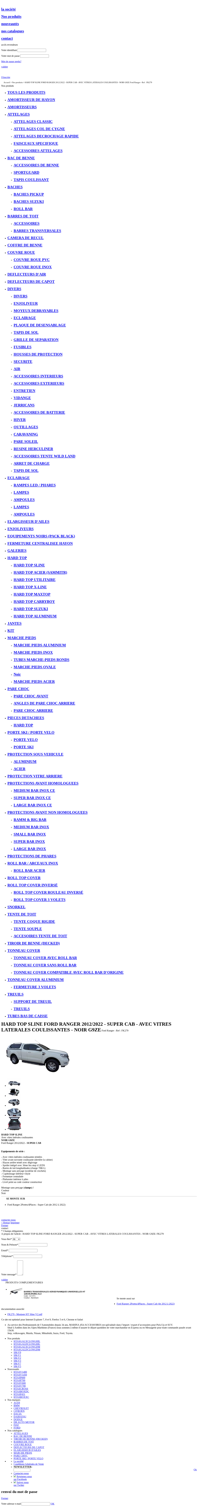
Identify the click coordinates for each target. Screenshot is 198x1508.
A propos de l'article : (11, 1234)
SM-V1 (17, 1355)
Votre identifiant (9, 50)
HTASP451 (19, 1394)
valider (4, 66)
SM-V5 (17, 1366)
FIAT (16, 1425)
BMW (17, 1405)
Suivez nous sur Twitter (21, 1483)
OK (52, 1503)
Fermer (4, 1225)
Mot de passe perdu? (11, 61)
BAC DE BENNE (23, 1436)
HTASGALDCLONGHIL (27, 1344)
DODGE (18, 1419)
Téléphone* (7, 1256)
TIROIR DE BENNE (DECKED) (31, 1439)
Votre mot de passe (10, 56)
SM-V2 (17, 1358)
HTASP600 (19, 1377)
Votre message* (9, 1274)
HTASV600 (20, 1383)
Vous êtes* (6, 1239)
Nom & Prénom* (9, 1244)
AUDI (17, 1402)
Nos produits (17, 82)
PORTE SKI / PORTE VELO (28, 1458)
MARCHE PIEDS (23, 1453)
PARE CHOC (21, 1455)
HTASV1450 (20, 1374)
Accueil (7, 82)
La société (19, 1461)
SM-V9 (17, 1352)
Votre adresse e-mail (11, 1503)
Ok (195, 1469)
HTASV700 (20, 1386)
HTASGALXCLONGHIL (27, 1341)
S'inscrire (5, 77)
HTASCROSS (21, 1388)
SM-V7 (17, 1363)
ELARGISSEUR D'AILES (27, 1450)
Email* (4, 1250)
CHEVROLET (21, 1408)
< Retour (5, 1222)
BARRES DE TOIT (24, 1441)
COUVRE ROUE (23, 1444)
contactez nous (8, 1220)
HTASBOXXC (21, 1397)
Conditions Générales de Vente (29, 1464)
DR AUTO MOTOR (24, 1422)
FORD (17, 1427)
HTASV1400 (20, 1372)
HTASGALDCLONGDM (27, 1349)
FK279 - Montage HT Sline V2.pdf (24, 1314)
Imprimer (15, 1222)
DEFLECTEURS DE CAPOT (29, 1447)
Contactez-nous (21, 1473)
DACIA (18, 1414)
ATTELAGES (21, 1433)
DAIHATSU (20, 1416)
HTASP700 (19, 1380)
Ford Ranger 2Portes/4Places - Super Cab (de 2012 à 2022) (36, 1204)
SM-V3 (17, 1360)
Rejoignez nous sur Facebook (23, 1478)
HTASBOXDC (21, 1391)
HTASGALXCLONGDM (27, 1347)
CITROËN (19, 1411)
